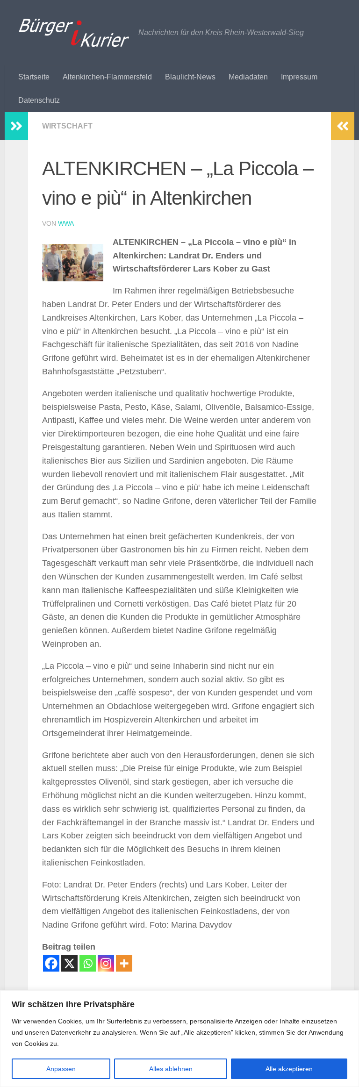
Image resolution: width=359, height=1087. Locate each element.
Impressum (299, 77)
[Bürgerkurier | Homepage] (74, 33)
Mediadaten (248, 77)
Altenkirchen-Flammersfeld (107, 77)
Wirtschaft (67, 126)
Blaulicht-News (190, 77)
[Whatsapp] (87, 963)
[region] (179, 1038)
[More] (124, 963)
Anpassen (61, 1069)
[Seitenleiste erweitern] (16, 126)
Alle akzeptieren (289, 1069)
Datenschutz (39, 100)
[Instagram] (106, 963)
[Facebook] (51, 963)
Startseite (34, 77)
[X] (69, 963)
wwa (66, 223)
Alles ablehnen (171, 1069)
